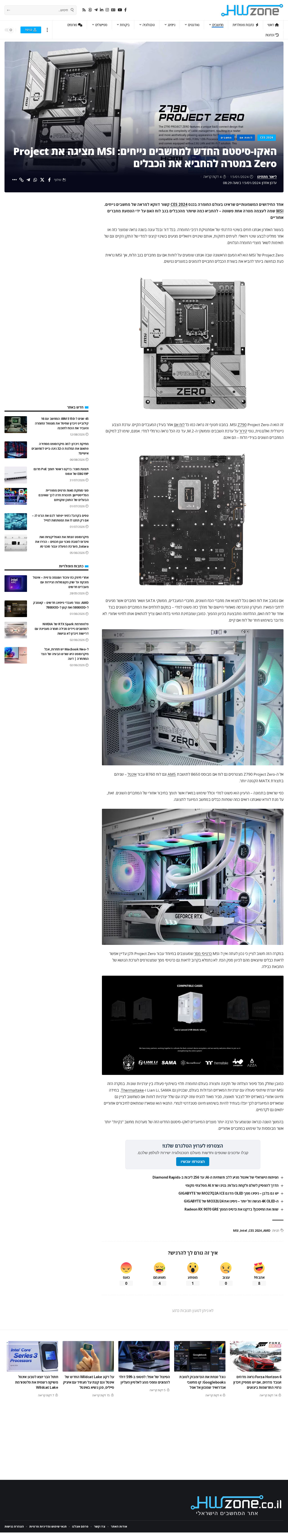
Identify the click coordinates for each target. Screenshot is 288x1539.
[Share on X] (42, 179)
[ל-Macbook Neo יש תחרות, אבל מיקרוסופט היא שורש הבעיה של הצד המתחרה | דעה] (15, 655)
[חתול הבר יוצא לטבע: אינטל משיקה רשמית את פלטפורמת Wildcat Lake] (32, 1356)
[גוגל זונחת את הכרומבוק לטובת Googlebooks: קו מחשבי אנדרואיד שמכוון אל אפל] (199, 1356)
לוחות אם (246, 137)
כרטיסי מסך (203, 953)
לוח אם (179, 424)
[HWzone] (252, 10)
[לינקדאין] (101, 10)
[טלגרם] (96, 10)
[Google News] (113, 10)
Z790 (242, 424)
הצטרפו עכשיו (193, 1161)
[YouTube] (120, 10)
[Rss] (84, 10)
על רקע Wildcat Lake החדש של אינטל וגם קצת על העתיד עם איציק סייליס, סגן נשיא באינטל (88, 1382)
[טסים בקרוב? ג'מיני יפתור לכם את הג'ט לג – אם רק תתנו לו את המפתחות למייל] (15, 521)
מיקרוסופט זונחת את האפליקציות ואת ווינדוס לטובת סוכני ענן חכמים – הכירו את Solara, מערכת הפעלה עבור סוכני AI (61, 541)
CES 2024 (266, 137)
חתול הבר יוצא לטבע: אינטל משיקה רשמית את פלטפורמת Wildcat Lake (36, 1382)
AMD (266, 1230)
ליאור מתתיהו (267, 176)
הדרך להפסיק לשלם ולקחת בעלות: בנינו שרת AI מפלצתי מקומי (232, 1185)
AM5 (172, 774)
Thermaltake (132, 1090)
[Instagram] (107, 10)
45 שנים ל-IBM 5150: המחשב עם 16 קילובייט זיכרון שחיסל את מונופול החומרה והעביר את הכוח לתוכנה (62, 423)
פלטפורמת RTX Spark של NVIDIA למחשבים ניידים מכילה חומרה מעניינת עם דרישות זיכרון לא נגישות (62, 629)
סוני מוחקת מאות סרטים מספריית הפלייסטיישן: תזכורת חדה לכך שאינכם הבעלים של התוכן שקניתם (63, 495)
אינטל (132, 774)
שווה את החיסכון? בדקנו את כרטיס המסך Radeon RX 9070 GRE (231, 1209)
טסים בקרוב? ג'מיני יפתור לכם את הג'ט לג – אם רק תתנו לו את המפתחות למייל (60, 517)
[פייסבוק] (125, 10)
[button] (47, 29)
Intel (243, 1230)
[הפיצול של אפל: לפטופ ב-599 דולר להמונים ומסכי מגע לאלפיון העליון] (144, 1356)
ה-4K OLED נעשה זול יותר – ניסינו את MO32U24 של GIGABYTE (231, 1201)
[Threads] (90, 10)
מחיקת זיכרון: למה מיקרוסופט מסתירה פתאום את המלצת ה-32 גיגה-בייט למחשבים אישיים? (60, 448)
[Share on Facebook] (49, 179)
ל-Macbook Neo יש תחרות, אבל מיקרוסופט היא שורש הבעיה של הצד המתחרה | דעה (65, 654)
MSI (280, 210)
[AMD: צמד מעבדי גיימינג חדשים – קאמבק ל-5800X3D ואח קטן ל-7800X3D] (15, 608)
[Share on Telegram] (28, 179)
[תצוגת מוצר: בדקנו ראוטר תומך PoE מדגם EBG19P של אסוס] (15, 475)
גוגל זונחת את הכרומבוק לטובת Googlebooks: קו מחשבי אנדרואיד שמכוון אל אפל (202, 1382)
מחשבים (226, 137)
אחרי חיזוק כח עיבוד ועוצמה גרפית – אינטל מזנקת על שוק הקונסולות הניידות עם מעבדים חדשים (60, 582)
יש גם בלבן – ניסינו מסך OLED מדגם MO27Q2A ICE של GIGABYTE (228, 1193)
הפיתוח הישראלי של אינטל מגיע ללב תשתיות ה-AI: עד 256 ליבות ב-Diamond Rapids (216, 1177)
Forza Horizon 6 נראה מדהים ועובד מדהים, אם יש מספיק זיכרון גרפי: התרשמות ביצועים (257, 1382)
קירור (243, 431)
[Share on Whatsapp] (35, 179)
